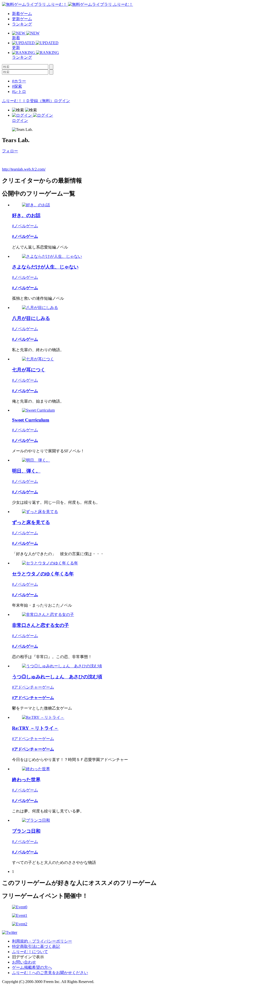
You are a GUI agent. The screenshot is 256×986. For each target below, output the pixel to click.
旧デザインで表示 (28, 957)
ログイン (62, 101)
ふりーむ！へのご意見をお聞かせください (50, 973)
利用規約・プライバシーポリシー (42, 941)
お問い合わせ (24, 962)
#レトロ (19, 91)
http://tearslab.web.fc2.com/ (24, 169)
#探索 (17, 86)
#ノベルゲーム (25, 226)
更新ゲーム (22, 19)
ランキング (22, 24)
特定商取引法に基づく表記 (36, 946)
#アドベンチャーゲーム (33, 687)
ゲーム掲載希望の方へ (32, 967)
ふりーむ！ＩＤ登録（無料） (28, 101)
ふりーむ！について (30, 952)
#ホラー (19, 81)
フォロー (10, 151)
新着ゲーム (22, 13)
